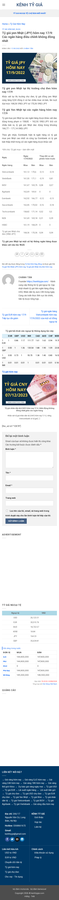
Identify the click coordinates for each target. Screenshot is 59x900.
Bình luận (10, 449)
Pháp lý (38, 857)
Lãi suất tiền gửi (47, 790)
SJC (4, 657)
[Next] (55, 398)
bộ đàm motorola (21, 889)
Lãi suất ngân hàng (27, 790)
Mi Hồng (6, 675)
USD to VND (11, 852)
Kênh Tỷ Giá (29, 5)
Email (8, 485)
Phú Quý (6, 671)
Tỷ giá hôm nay (12, 867)
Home (5, 24)
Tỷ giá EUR (10, 790)
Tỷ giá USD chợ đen (32, 793)
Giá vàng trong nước (12, 648)
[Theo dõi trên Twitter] (12, 839)
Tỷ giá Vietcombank (20, 800)
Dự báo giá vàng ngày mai (30, 786)
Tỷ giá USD (51, 786)
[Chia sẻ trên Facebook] (22, 254)
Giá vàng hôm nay (13, 779)
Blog (18, 29)
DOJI (5, 666)
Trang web (10, 498)
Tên (8, 473)
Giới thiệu (38, 817)
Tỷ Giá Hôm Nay (17, 24)
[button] (3, 4)
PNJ (4, 661)
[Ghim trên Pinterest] (37, 254)
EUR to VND (10, 857)
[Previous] (3, 398)
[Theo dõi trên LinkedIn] (22, 839)
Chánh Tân (28, 48)
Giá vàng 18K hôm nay (33, 783)
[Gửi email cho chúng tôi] (17, 839)
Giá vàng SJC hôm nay (35, 779)
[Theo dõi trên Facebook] (7, 839)
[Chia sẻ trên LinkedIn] (42, 254)
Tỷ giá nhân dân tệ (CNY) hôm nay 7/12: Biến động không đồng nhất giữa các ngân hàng (29, 409)
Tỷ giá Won (36, 797)
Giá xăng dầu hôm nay (43, 804)
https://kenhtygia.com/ (38, 281)
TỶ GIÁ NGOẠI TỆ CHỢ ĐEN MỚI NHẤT (29, 13)
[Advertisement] (29, 569)
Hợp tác (38, 822)
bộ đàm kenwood (38, 889)
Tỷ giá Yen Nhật (20, 797)
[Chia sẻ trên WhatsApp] (17, 254)
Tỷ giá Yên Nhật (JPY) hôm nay (14, 267)
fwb (33, 896)
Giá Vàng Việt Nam (50, 684)
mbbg (27, 896)
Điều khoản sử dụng (44, 852)
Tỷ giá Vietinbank (22, 804)
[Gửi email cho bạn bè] (32, 254)
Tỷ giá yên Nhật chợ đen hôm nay (39, 267)
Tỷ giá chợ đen (12, 793)
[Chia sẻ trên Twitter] (27, 254)
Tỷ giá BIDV (38, 800)
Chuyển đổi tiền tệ (13, 862)
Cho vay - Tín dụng (14, 876)
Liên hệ (37, 827)
